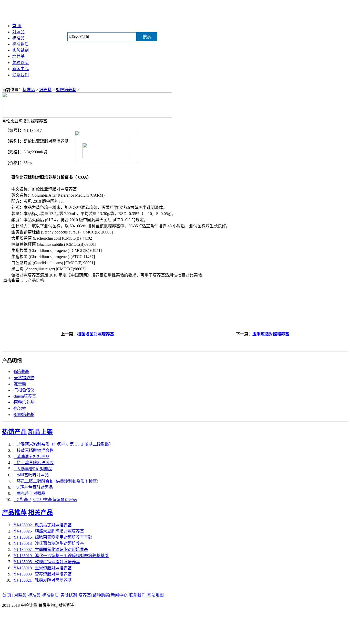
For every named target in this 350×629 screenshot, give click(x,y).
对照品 (18, 32)
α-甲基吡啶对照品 (31, 475)
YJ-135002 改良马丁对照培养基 (43, 525)
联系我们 (20, 75)
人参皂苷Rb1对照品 (33, 469)
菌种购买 (20, 62)
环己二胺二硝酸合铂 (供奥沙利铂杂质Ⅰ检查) (56, 481)
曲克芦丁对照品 (29, 493)
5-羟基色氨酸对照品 (33, 487)
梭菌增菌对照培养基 (95, 334)
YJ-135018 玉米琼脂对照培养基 (43, 568)
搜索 (147, 37)
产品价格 (36, 280)
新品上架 (40, 432)
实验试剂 (20, 50)
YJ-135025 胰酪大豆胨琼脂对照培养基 (49, 531)
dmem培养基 (25, 396)
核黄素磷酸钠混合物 (34, 450)
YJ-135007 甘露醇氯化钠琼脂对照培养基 (51, 549)
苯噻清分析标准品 (31, 456)
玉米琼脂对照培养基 (270, 334)
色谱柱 (20, 408)
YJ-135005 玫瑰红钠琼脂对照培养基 (47, 562)
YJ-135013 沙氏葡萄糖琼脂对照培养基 (49, 543)
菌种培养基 (24, 402)
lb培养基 (21, 371)
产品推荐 (14, 512)
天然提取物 (24, 378)
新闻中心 (20, 69)
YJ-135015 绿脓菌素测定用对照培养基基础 (53, 537)
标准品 (18, 38)
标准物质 (20, 44)
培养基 (18, 56)
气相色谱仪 (24, 390)
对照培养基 (66, 90)
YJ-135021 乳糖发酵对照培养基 (43, 580)
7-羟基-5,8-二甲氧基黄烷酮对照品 (45, 499)
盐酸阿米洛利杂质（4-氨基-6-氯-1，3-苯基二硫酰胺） (63, 444)
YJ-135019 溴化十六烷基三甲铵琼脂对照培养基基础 (61, 555)
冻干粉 (20, 384)
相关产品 (40, 512)
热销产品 (14, 432)
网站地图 (155, 595)
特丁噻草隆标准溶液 (34, 463)
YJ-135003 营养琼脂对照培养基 (43, 574)
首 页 (17, 26)
